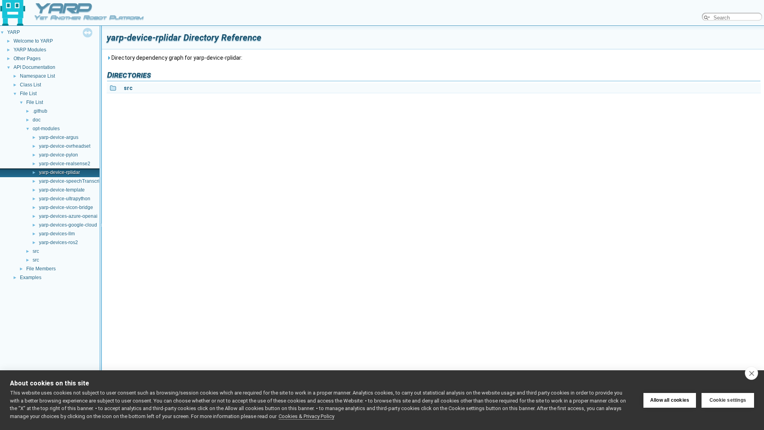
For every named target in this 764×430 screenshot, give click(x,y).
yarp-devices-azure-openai (68, 216)
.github (40, 111)
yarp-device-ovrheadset (64, 146)
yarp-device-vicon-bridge (66, 207)
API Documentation (34, 67)
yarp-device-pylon (58, 155)
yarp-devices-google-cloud (68, 225)
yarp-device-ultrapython (64, 198)
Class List (30, 85)
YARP (13, 32)
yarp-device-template (62, 190)
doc (37, 120)
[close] (751, 373)
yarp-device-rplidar (59, 172)
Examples (30, 277)
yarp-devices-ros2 (58, 242)
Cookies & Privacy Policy (306, 416)
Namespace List (37, 76)
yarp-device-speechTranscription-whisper (84, 181)
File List (28, 93)
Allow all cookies (669, 400)
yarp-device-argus (58, 137)
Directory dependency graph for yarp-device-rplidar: (176, 58)
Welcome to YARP (33, 41)
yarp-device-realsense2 (64, 163)
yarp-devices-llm (57, 233)
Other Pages (27, 58)
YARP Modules (30, 50)
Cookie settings (727, 400)
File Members (41, 269)
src (36, 251)
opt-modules (46, 128)
